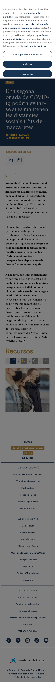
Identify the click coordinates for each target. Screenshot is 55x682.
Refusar (27, 64)
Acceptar (27, 73)
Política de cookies (35, 46)
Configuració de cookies (27, 54)
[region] (27, 39)
